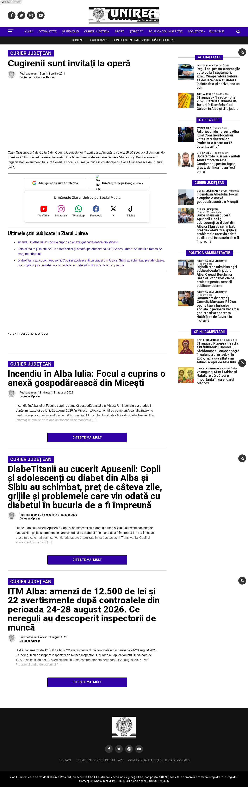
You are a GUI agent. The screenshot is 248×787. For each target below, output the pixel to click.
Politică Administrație (166, 31)
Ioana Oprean (31, 396)
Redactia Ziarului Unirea (39, 77)
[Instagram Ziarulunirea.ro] (129, 749)
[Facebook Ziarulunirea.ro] (109, 749)
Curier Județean (96, 31)
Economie (216, 31)
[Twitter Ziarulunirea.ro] (119, 749)
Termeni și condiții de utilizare (100, 760)
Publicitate (98, 40)
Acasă (28, 31)
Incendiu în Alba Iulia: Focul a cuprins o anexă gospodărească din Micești (67, 242)
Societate (195, 31)
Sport (119, 31)
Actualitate (48, 31)
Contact (78, 40)
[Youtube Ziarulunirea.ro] (139, 749)
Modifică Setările (11, 2)
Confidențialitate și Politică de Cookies (143, 40)
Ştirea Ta (136, 31)
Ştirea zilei (70, 31)
